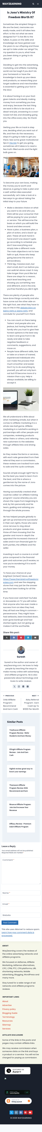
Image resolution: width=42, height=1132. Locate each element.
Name (6, 893)
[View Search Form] (33, 4)
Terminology (8, 1017)
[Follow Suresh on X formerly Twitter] (14, 686)
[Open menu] (38, 3)
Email (6, 904)
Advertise (7, 1005)
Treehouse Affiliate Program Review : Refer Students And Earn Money (20, 733)
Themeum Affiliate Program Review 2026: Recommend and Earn (18, 788)
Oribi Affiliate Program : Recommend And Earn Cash (10, 702)
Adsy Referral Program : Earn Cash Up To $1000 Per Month (31, 702)
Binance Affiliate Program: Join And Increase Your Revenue (20, 807)
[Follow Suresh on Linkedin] (23, 686)
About (5, 1001)
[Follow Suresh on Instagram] (19, 686)
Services (6, 1028)
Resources (7, 1021)
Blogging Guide (9, 1013)
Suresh (21, 656)
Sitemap (6, 1024)
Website (7, 915)
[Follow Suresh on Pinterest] (28, 686)
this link (13, 143)
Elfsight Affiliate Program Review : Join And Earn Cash (19, 752)
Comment (8, 860)
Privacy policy (9, 1009)
